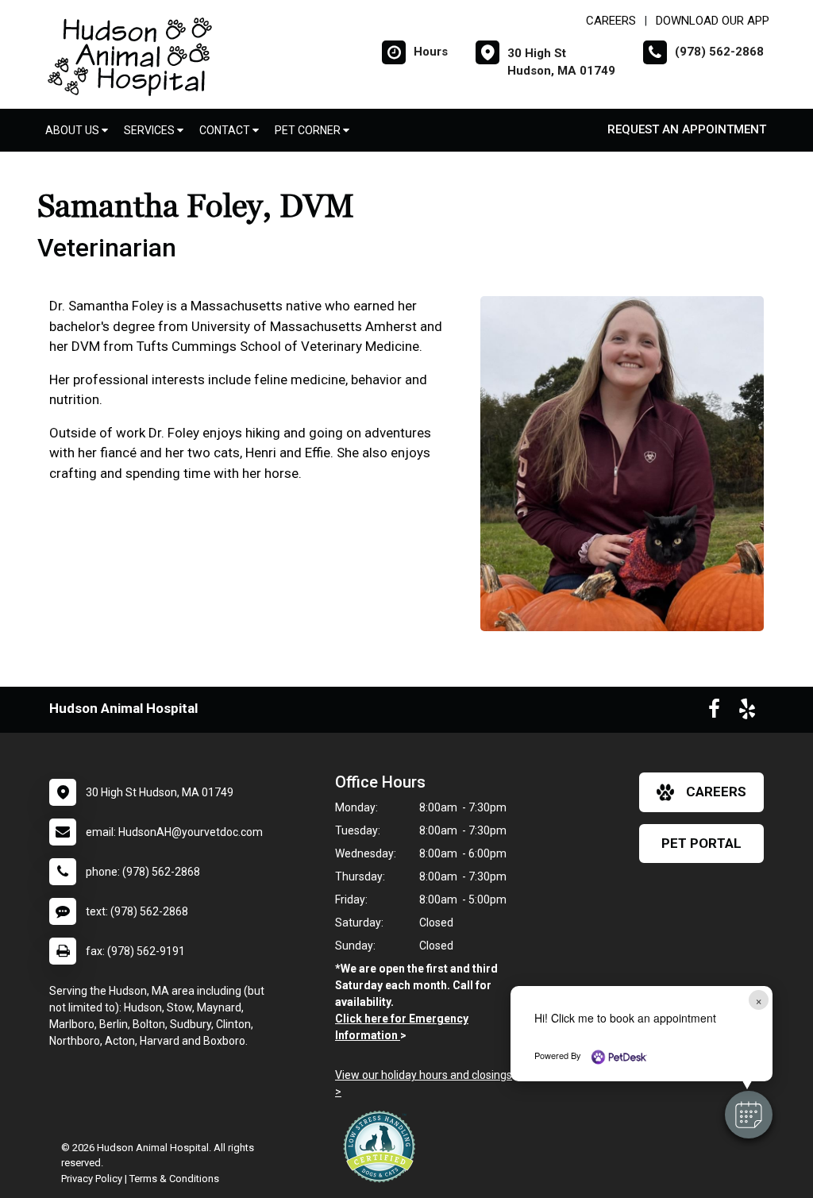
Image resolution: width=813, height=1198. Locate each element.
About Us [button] (73, 130)
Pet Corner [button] (309, 130)
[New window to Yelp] (747, 712)
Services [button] (150, 130)
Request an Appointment (686, 129)
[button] (749, 1114)
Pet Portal (701, 843)
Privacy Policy (91, 1179)
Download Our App (712, 20)
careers (716, 791)
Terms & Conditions (174, 1179)
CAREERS (611, 20)
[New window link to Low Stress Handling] (382, 1146)
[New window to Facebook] (714, 712)
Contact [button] (225, 130)
